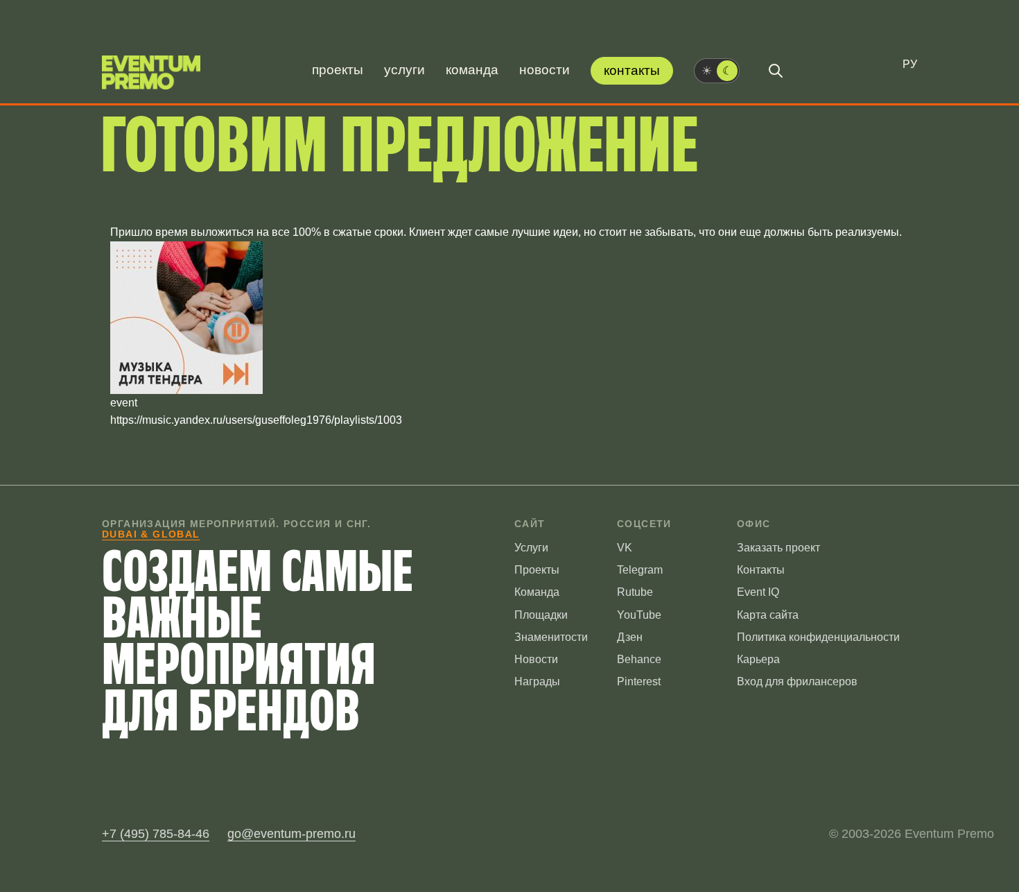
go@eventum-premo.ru (291, 834)
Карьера (758, 659)
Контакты (632, 70)
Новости (544, 69)
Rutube (635, 592)
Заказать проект (778, 548)
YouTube (639, 615)
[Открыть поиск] (775, 70)
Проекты (337, 69)
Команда (472, 69)
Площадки (541, 615)
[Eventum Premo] (151, 72)
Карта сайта (768, 615)
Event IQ (758, 592)
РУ (910, 64)
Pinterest (639, 681)
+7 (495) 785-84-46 (155, 834)
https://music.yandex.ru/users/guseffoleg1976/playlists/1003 (256, 420)
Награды (537, 681)
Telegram (640, 570)
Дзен (630, 637)
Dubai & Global (151, 534)
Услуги (404, 69)
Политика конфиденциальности (818, 637)
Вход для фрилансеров (797, 681)
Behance (639, 659)
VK (624, 548)
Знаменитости (551, 637)
